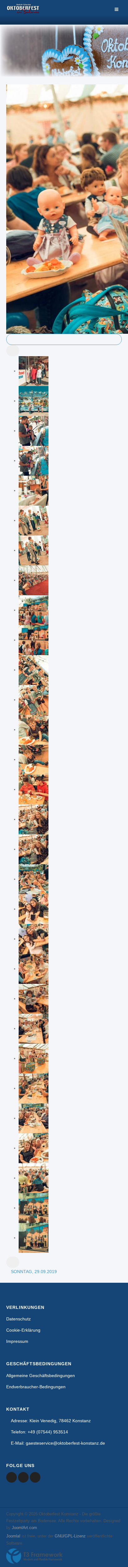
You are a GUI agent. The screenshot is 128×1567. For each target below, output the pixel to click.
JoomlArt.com (24, 1527)
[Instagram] (35, 1477)
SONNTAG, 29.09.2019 (34, 1271)
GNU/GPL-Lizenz (70, 1536)
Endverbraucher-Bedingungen (36, 1386)
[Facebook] (11, 1477)
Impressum (17, 1341)
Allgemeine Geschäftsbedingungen (40, 1375)
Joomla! (13, 1536)
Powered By (34, 1556)
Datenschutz (18, 1318)
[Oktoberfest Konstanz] (23, 12)
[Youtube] (23, 1477)
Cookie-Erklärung (23, 1330)
